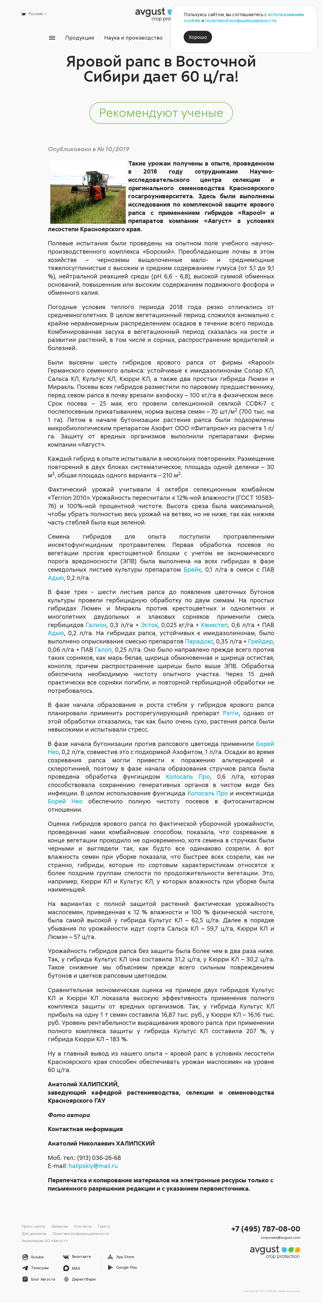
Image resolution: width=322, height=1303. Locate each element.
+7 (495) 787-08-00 (265, 1228)
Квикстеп (214, 624)
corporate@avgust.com (280, 1237)
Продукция (79, 37)
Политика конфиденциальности (80, 1233)
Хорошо (198, 37)
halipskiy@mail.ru (93, 1165)
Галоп (103, 649)
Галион (96, 624)
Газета (104, 1226)
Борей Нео (65, 801)
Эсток (149, 624)
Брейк (192, 569)
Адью (56, 577)
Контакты (83, 1226)
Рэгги (231, 712)
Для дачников (34, 1233)
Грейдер (260, 641)
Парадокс (199, 641)
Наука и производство (133, 37)
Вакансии (60, 1226)
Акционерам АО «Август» (45, 1240)
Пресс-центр (34, 1226)
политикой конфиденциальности (240, 20)
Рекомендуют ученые (161, 112)
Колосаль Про (188, 776)
